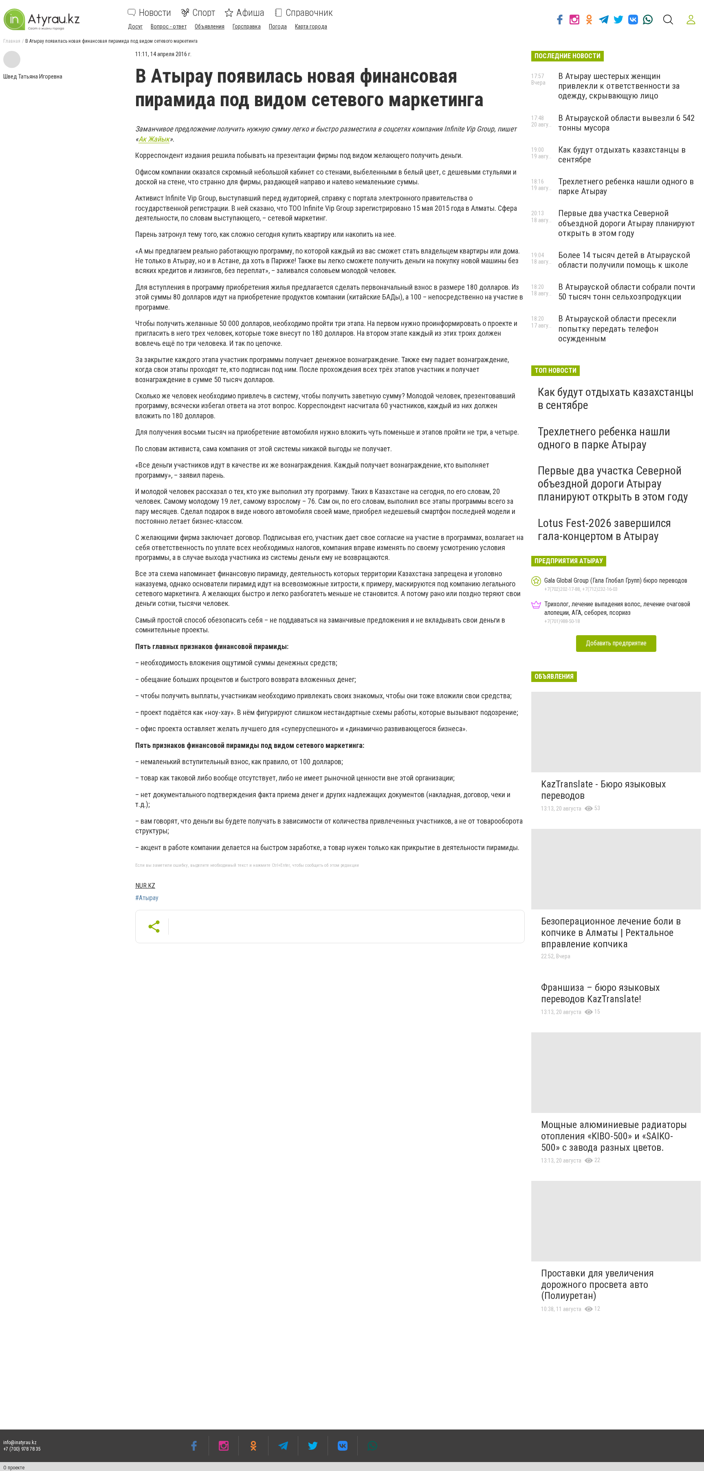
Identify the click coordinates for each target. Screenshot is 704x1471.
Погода (278, 26)
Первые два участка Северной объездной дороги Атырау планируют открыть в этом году (626, 223)
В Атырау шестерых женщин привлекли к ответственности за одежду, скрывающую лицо (619, 86)
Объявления (209, 26)
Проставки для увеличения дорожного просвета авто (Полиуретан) (597, 1284)
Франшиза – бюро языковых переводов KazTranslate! (600, 993)
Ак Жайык (154, 139)
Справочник (309, 13)
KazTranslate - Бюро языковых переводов (603, 789)
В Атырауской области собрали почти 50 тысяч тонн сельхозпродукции (626, 292)
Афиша (250, 13)
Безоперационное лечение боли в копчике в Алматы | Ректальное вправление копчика (611, 932)
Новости (155, 13)
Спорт (203, 13)
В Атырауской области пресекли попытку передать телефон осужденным (617, 328)
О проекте (13, 1468)
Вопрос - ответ (169, 26)
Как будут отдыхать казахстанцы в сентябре (616, 398)
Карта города (311, 26)
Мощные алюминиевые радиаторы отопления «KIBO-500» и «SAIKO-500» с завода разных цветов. (614, 1136)
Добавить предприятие (616, 643)
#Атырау (146, 898)
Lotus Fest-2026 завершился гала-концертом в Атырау (604, 529)
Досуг (135, 26)
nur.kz (145, 886)
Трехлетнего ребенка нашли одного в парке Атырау (604, 438)
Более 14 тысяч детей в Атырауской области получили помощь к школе (624, 260)
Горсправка (247, 26)
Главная (11, 41)
